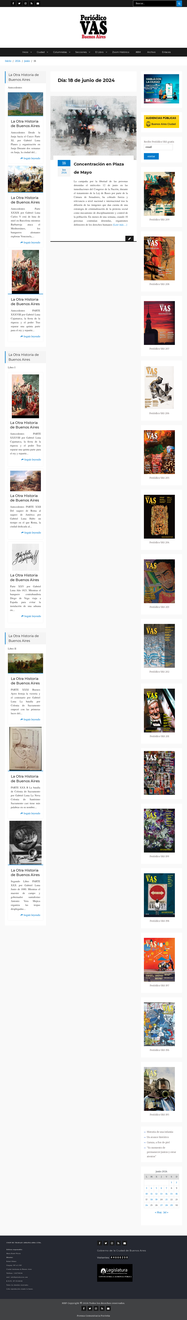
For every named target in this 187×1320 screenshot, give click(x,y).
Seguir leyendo (30, 159)
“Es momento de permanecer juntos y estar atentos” (161, 1152)
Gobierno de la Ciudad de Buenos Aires (121, 1250)
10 (147, 1193)
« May (158, 1212)
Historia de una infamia (160, 1132)
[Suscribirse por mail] (37, 3)
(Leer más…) (120, 224)
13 (161, 1193)
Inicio (25, 52)
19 (156, 1199)
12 (156, 1193)
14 (166, 1193)
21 (166, 1199)
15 (171, 1193)
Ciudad (41, 52)
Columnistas (60, 52)
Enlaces (166, 52)
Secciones (81, 52)
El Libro (99, 52)
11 (151, 1193)
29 (171, 1205)
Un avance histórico (158, 1137)
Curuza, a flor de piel (158, 1142)
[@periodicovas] (13, 3)
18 (151, 1199)
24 (146, 1205)
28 (166, 1205)
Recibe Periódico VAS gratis (159, 141)
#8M (138, 52)
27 (161, 1205)
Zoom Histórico (120, 52)
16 (176, 1193)
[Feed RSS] (31, 3)
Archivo (151, 52)
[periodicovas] (25, 3)
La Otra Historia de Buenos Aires (25, 123)
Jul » (165, 1212)
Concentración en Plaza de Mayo (99, 168)
